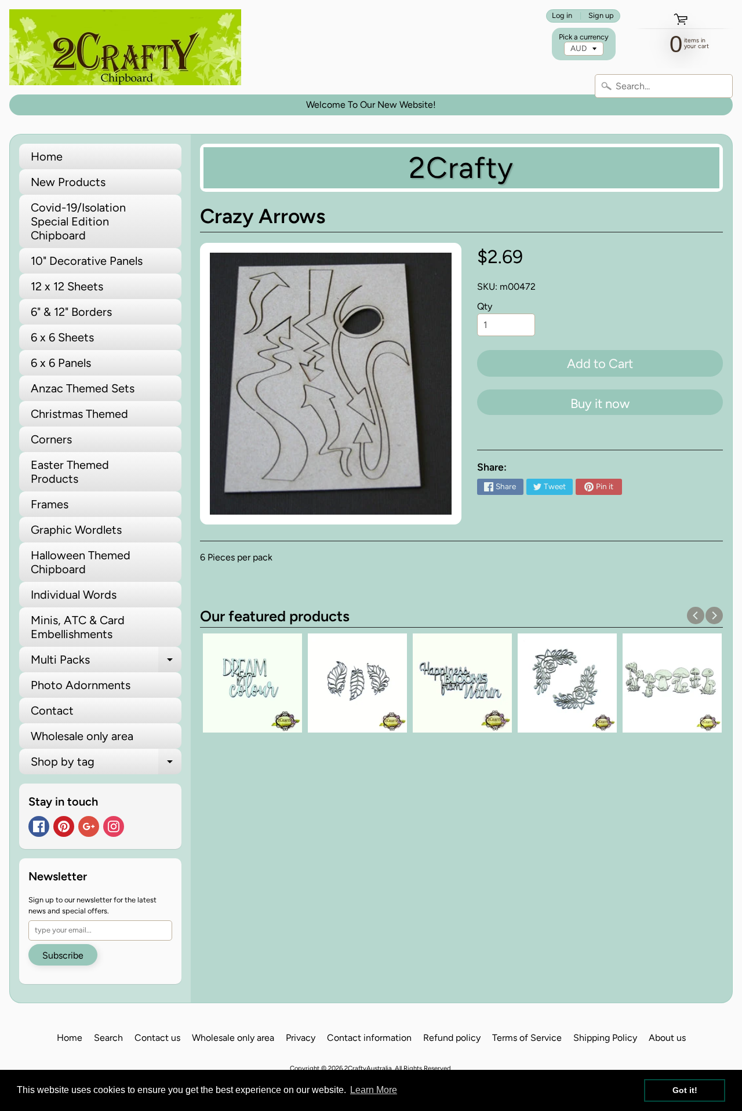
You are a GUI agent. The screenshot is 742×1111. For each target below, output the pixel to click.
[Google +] (88, 826)
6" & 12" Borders (71, 312)
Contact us (157, 1037)
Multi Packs (106, 662)
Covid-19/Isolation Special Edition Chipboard (78, 221)
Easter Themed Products (70, 472)
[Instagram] (113, 826)
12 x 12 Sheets (67, 286)
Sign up (601, 16)
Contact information (369, 1037)
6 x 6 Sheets (62, 337)
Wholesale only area (82, 736)
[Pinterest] (63, 826)
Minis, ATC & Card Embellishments (78, 627)
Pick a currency (584, 36)
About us (667, 1037)
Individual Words (74, 595)
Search (108, 1037)
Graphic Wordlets (76, 530)
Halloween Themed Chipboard (80, 562)
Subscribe (62, 955)
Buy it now (600, 403)
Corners (51, 439)
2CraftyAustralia (368, 1068)
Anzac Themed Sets (82, 388)
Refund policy (452, 1037)
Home (47, 156)
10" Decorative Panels (87, 261)
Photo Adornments (80, 685)
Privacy (300, 1037)
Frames (49, 504)
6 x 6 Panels (61, 363)
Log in (562, 16)
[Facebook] (38, 826)
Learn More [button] (373, 1090)
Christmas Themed (79, 414)
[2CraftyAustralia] (125, 47)
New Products (68, 182)
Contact (52, 710)
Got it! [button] (684, 1090)
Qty (484, 306)
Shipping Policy (605, 1037)
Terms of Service (527, 1037)
